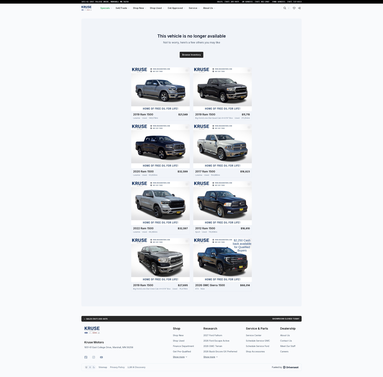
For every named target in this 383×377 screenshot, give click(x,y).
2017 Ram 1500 (205, 171)
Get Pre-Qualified (182, 351)
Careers (284, 351)
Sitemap (103, 367)
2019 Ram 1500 (143, 114)
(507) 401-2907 (262, 2)
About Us (285, 335)
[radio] (86, 367)
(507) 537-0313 (294, 2)
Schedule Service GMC (258, 340)
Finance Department (183, 346)
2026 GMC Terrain (212, 346)
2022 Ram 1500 (143, 228)
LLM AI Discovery (136, 367)
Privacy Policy (117, 367)
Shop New (178, 335)
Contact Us (286, 340)
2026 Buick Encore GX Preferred (220, 351)
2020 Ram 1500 (143, 171)
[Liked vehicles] (294, 8)
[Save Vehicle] (187, 70)
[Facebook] (85, 357)
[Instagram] (93, 357)
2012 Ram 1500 (205, 228)
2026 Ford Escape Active (216, 340)
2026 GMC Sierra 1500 (210, 285)
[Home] (86, 8)
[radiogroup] (90, 367)
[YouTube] (101, 357)
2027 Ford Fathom (212, 335)
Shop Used (178, 340)
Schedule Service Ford (257, 346)
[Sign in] (299, 8)
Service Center (253, 335)
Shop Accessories (255, 351)
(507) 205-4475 (231, 2)
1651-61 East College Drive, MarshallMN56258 (105, 2)
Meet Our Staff (287, 346)
